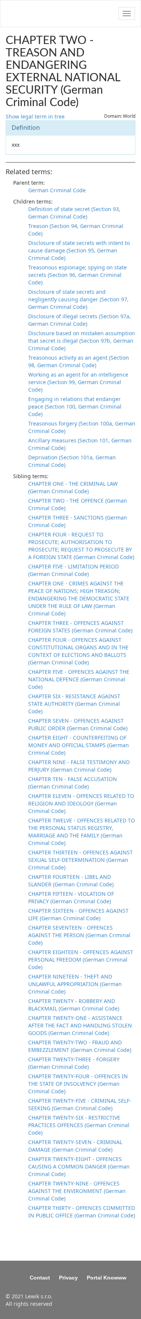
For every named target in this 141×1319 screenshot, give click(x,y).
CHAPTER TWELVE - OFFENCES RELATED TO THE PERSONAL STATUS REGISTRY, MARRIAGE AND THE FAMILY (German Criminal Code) (81, 831)
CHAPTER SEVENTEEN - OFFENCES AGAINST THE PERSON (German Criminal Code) (79, 935)
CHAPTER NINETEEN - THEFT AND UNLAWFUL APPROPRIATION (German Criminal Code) (75, 984)
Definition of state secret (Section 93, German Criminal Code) (74, 212)
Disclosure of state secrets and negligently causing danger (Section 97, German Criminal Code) (78, 299)
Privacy (68, 1277)
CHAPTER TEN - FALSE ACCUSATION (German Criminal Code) (72, 782)
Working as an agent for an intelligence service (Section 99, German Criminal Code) (78, 382)
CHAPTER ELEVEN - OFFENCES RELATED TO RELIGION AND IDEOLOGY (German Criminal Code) (81, 803)
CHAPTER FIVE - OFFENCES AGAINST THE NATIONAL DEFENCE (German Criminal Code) (78, 679)
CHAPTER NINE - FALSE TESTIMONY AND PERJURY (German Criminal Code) (79, 765)
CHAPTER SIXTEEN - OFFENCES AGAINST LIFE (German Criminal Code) (78, 914)
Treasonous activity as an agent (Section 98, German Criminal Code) (78, 361)
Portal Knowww (106, 1277)
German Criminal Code (57, 190)
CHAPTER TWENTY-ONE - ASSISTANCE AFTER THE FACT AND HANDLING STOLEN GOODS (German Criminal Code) (80, 1025)
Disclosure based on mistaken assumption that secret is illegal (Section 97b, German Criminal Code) (81, 341)
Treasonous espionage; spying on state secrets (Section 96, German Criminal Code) (77, 275)
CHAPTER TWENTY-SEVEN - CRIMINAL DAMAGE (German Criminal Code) (75, 1145)
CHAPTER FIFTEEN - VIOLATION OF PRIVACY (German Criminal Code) (71, 897)
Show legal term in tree (35, 116)
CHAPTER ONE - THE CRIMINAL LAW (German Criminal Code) (73, 487)
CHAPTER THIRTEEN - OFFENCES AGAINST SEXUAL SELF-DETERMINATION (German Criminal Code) (80, 860)
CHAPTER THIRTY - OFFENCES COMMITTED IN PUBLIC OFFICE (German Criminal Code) (81, 1211)
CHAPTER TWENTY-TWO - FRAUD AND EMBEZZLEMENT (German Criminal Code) (79, 1046)
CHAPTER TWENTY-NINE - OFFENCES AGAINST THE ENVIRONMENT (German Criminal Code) (77, 1191)
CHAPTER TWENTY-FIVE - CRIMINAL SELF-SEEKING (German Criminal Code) (79, 1104)
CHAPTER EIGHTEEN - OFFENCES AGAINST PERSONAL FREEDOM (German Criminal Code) (80, 959)
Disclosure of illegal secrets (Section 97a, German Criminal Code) (79, 320)
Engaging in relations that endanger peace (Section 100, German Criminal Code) (74, 406)
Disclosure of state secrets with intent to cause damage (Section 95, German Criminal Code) (79, 250)
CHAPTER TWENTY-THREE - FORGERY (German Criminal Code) (74, 1063)
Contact (40, 1277)
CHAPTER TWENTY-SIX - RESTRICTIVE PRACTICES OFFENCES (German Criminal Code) (78, 1125)
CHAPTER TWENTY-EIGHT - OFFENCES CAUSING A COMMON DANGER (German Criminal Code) (79, 1166)
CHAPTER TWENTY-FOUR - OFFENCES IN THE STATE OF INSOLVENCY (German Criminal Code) (78, 1084)
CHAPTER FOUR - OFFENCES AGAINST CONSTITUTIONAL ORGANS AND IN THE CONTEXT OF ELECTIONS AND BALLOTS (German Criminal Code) (78, 651)
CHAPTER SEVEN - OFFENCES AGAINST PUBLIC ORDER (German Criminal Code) (77, 724)
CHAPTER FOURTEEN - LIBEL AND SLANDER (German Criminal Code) (71, 880)
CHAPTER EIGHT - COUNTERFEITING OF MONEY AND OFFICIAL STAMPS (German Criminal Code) (78, 745)
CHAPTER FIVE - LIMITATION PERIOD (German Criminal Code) (73, 570)
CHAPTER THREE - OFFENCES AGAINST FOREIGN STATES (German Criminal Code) (80, 626)
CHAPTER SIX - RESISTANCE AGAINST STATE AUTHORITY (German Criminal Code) (74, 704)
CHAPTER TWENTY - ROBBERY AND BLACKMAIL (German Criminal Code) (73, 1004)
